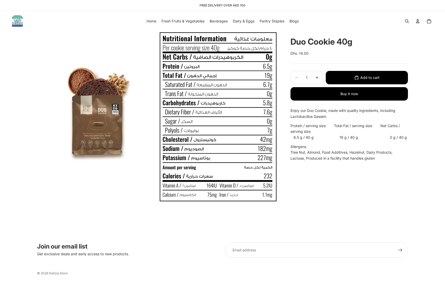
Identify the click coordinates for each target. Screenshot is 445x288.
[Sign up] (400, 250)
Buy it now (349, 94)
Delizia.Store (58, 273)
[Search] (407, 21)
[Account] (417, 21)
